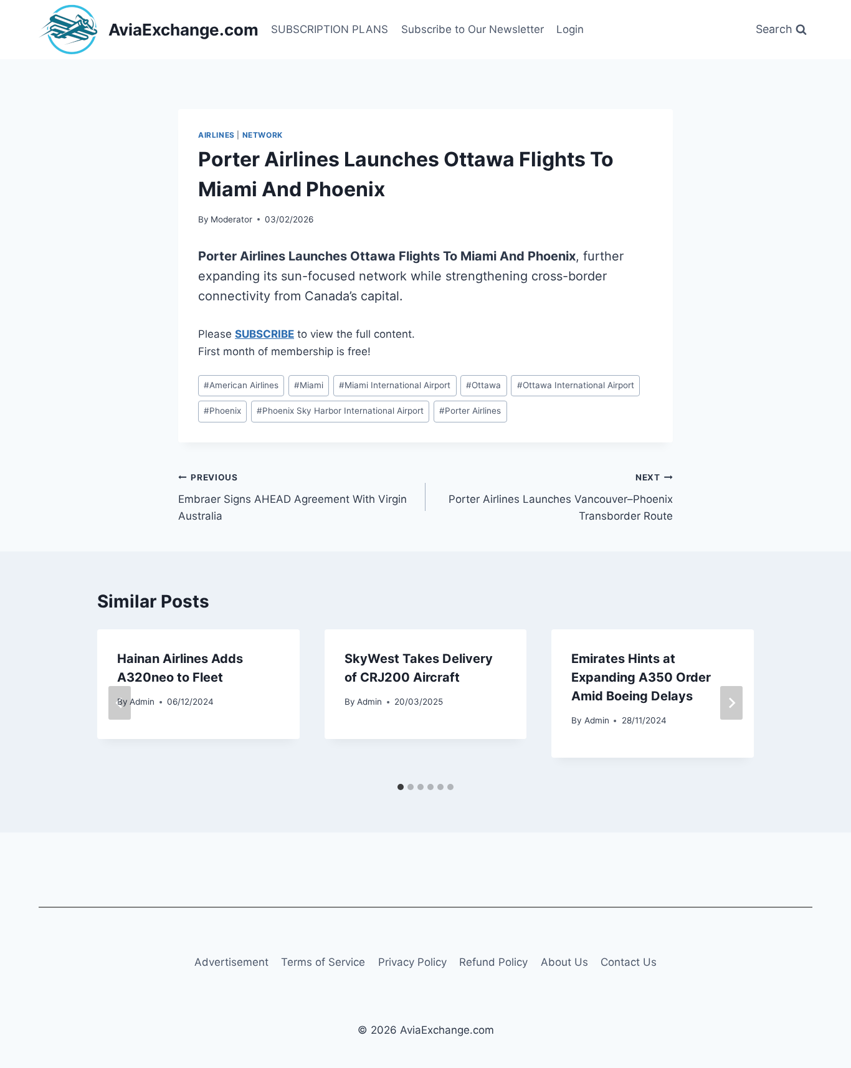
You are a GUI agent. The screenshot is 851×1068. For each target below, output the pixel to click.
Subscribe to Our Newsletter (472, 29)
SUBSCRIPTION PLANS (329, 29)
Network (262, 135)
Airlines (216, 135)
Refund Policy (493, 962)
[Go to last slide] (119, 703)
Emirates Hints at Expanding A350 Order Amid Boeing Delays (641, 677)
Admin (142, 702)
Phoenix (222, 411)
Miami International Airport (394, 385)
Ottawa (483, 385)
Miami (308, 385)
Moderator (231, 219)
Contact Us (629, 962)
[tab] (400, 787)
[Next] (731, 703)
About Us (564, 962)
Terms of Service (323, 962)
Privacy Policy (412, 962)
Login (570, 29)
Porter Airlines (470, 411)
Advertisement (231, 962)
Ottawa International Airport (575, 385)
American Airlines (241, 385)
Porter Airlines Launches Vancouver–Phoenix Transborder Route (561, 497)
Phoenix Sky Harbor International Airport (340, 411)
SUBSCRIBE (264, 334)
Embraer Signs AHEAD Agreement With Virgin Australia (292, 497)
